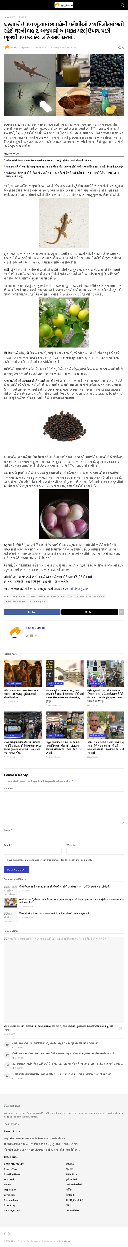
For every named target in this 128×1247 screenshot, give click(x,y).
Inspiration (10, 1189)
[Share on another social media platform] (121, 612)
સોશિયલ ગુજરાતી (80, 588)
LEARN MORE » (11, 1124)
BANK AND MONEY (14, 1164)
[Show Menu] (5, 5)
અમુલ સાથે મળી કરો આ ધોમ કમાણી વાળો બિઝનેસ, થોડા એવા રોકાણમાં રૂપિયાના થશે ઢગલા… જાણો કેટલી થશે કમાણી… (64, 747)
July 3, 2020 (24, 891)
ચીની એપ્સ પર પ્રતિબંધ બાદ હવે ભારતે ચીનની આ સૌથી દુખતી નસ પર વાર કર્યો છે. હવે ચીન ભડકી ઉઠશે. (64, 886)
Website (71, 845)
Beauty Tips (10, 1169)
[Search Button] (122, 5)
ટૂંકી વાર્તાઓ (71, 1179)
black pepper (18, 596)
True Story (9, 1205)
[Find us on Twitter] (9, 1234)
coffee (32, 596)
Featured (9, 1179)
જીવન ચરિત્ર (71, 1174)
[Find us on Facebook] (5, 1234)
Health (7, 1184)
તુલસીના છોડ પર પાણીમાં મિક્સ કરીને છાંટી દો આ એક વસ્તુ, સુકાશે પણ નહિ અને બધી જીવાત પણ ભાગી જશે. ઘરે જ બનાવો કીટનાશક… (67, 1064)
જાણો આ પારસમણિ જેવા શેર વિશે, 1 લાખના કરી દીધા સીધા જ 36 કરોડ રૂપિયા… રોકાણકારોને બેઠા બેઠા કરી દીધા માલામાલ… (62, 1074)
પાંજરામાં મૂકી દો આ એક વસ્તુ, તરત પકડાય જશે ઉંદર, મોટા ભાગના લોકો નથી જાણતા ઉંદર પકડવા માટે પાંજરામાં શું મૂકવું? (64, 166)
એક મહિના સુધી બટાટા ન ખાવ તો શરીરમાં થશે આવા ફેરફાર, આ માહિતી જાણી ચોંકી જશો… (42, 1150)
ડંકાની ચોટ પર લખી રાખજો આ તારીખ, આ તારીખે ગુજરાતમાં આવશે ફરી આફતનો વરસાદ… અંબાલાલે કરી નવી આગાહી (105, 747)
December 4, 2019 (27, 917)
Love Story (9, 1194)
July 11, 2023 (93, 757)
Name (8, 830)
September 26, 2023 (54, 705)
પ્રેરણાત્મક (70, 1194)
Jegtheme (66, 1241)
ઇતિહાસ (70, 1169)
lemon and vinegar (15, 601)
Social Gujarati (21, 47)
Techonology (13, 735)
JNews (13, 1241)
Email (8, 845)
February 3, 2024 (12, 701)
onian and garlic (37, 601)
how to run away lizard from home (86, 596)
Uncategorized (12, 1210)
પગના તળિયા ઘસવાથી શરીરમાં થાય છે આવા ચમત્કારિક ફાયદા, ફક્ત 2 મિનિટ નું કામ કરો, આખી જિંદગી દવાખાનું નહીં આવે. (58, 1028)
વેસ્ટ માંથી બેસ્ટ (73, 1210)
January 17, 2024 (53, 757)
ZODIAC (70, 1164)
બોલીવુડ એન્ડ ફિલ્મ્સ (75, 1200)
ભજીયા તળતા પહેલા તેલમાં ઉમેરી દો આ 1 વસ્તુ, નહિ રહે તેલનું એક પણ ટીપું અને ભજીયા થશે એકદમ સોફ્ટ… (56, 1043)
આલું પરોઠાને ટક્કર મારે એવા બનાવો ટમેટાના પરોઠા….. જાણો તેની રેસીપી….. (36, 1138)
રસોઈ (68, 1205)
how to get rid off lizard (51, 596)
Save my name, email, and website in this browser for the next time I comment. (49, 860)
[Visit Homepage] (64, 5)
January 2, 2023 (26, 906)
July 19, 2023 (93, 705)
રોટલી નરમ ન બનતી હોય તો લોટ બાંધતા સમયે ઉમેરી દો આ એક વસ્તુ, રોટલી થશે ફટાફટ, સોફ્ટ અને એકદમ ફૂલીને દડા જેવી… (63, 1053)
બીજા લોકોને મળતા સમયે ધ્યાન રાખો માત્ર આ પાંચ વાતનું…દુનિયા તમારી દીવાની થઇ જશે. (49, 160)
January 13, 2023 (41, 47)
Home (6, 16)
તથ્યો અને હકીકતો (19, 16)
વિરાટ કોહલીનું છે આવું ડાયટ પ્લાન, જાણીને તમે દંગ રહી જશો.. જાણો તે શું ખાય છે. (54, 913)
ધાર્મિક (69, 1189)
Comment (10, 788)
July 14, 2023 (10, 757)
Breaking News (12, 1174)
